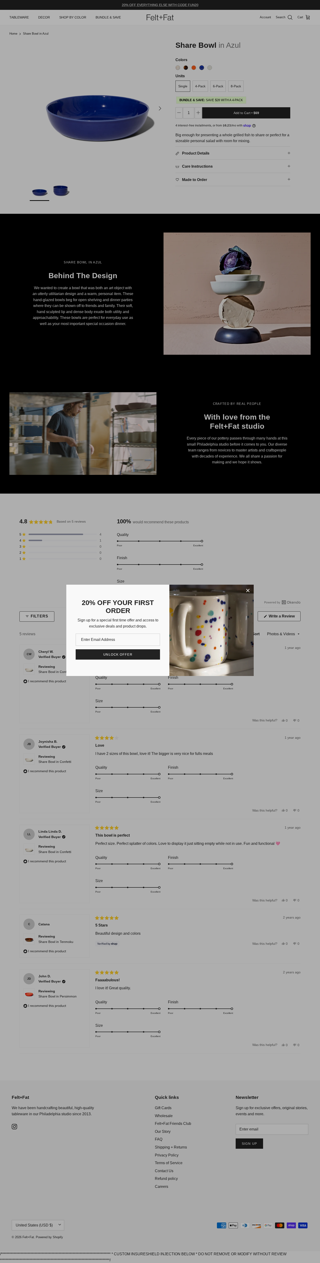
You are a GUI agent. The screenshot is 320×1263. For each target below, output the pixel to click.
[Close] (248, 590)
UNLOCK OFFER (117, 654)
